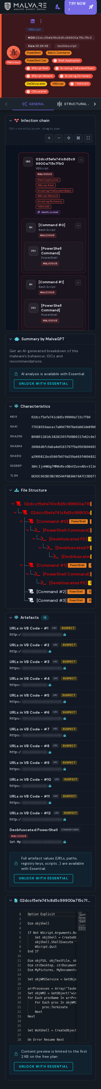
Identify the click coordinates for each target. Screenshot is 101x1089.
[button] (38, 635)
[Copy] (93, 417)
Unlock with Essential (43, 384)
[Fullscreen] (88, 138)
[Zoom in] (49, 138)
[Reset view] (68, 138)
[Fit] (78, 138)
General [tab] (37, 104)
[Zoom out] (59, 138)
